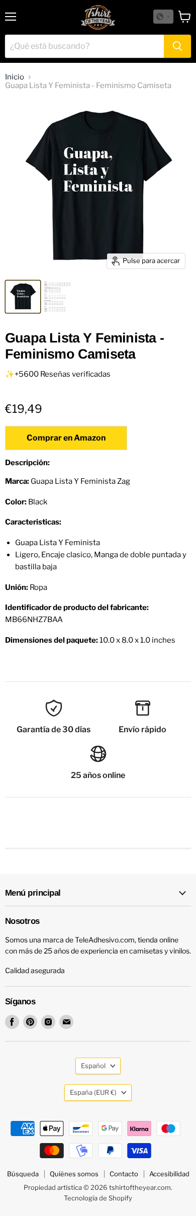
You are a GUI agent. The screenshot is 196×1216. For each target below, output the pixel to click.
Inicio (14, 77)
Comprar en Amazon (66, 438)
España (93, 1092)
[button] (163, 17)
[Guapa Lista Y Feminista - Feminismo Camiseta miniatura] (23, 297)
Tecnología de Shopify (98, 1198)
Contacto (124, 1174)
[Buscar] (177, 46)
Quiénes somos (74, 1174)
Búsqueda (23, 1174)
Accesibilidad (169, 1174)
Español (93, 1066)
